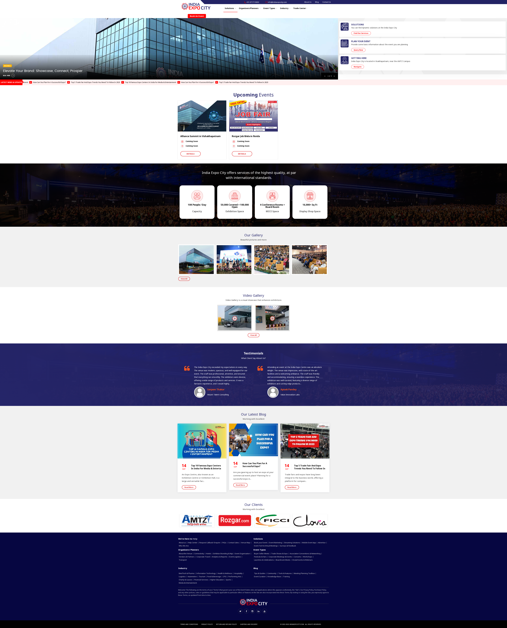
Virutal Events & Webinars (302, 560)
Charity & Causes (186, 579)
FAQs (224, 542)
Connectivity (199, 553)
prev (4, 2)
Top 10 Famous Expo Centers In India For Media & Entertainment (100, 82)
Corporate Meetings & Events (280, 557)
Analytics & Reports (220, 557)
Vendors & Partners (187, 557)
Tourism (202, 576)
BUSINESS (7, 66)
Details (190, 154)
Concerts (297, 557)
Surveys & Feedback (288, 546)
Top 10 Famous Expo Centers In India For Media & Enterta (206, 467)
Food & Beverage (214, 576)
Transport (183, 560)
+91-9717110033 (252, 2)
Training (286, 576)
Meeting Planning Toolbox (304, 573)
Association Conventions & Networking (305, 553)
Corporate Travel (203, 557)
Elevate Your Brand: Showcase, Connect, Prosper (43, 71)
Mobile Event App (309, 542)
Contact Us (326, 2)
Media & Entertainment (188, 583)
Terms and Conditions (189, 624)
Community (272, 573)
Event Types (269, 8)
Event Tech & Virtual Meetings (266, 546)
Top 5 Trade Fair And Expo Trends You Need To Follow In (309, 467)
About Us (307, 2)
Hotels (209, 553)
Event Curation (260, 576)
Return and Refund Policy (226, 624)
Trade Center (299, 8)
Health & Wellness (225, 573)
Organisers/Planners (249, 8)
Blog (317, 2)
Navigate (358, 67)
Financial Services (201, 579)
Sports (228, 579)
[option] (169, 48)
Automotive (192, 576)
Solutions (229, 8)
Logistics (182, 576)
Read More (188, 487)
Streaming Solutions (292, 542)
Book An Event (197, 16)
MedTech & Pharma (187, 573)
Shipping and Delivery (248, 624)
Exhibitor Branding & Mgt (223, 553)
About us (182, 542)
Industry (284, 8)
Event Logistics (235, 557)
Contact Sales (233, 542)
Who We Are (184, 546)
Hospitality (238, 573)
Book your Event (260, 542)
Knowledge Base (274, 576)
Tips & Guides (260, 573)
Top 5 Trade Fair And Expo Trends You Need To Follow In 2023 (45, 82)
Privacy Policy (207, 624)
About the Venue (186, 553)
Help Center (193, 542)
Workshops (308, 557)
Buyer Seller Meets (262, 553)
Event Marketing (275, 542)
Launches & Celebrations (264, 560)
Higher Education (217, 579)
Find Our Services (361, 33)
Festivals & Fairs (260, 557)
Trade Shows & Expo (279, 553)
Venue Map (245, 542)
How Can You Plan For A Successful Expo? (147, 82)
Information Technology (206, 573)
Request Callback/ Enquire (210, 542)
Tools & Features (285, 573)
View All (184, 279)
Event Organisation (242, 553)
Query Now (358, 50)
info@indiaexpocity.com (277, 2)
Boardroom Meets (283, 560)
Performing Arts (234, 576)
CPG (225, 576)
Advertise (322, 542)
